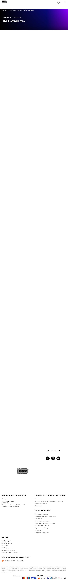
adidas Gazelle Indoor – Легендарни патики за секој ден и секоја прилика (34, 391)
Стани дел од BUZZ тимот (9, 552)
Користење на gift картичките (44, 528)
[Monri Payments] (60, 578)
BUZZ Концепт (6, 541)
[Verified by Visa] (48, 578)
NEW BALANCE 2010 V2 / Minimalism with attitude (34, 348)
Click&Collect (38, 518)
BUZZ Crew (5, 545)
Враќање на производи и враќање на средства (49, 501)
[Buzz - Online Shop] (4, 2)
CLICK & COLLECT (34, 9)
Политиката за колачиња (42, 525)
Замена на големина (41, 503)
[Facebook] (48, 458)
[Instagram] (53, 458)
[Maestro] (28, 578)
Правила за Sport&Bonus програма (45, 516)
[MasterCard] (23, 578)
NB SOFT (40, 576)
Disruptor (22, 96)
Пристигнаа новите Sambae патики (34, 434)
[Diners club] (53, 578)
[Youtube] (58, 458)
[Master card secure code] (42, 578)
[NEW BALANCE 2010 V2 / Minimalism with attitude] (34, 329)
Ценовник (34, 14)
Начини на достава (40, 499)
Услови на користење (41, 514)
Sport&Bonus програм (8, 550)
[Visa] (34, 578)
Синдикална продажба (42, 532)
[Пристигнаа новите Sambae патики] (34, 414)
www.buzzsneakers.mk (23, 576)
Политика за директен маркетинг (45, 523)
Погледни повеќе (34, 12)
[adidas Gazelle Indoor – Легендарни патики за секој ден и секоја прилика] (34, 371)
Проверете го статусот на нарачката (13, 499)
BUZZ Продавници (7, 548)
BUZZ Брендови (7, 543)
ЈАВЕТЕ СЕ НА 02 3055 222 (34, 6)
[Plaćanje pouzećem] (65, 578)
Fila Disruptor (40, 250)
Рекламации (38, 506)
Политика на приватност (42, 521)
